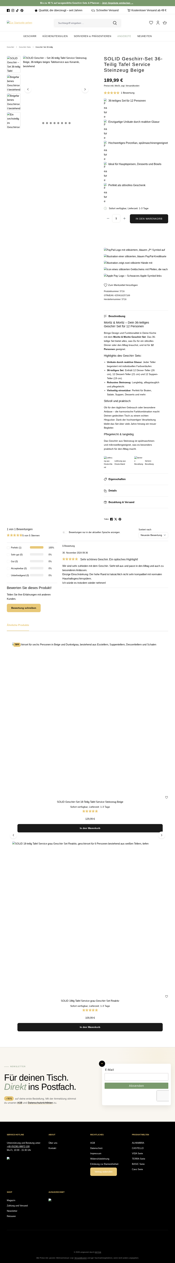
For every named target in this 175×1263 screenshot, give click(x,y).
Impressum (95, 1153)
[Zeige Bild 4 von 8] (54, 123)
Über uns (53, 1143)
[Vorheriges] (27, 89)
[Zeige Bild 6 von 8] (62, 123)
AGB (19, 1102)
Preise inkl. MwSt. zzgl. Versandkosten (121, 86)
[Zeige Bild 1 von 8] (43, 123)
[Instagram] (12, 10)
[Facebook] (8, 10)
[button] (136, 316)
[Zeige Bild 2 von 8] (47, 123)
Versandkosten (80, 1258)
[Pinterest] (22, 10)
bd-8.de (98, 1252)
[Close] (171, 3)
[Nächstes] (85, 89)
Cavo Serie (137, 1169)
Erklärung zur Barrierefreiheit (104, 1164)
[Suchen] (115, 23)
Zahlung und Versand (17, 1205)
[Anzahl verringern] (108, 218)
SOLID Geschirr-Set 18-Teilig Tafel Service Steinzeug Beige (90, 801)
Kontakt (52, 1148)
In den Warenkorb (149, 218)
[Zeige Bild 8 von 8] (70, 123)
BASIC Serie (138, 1164)
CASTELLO (138, 1148)
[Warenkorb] (164, 22)
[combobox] (81, 23)
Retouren (11, 1216)
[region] (48, 92)
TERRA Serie (138, 1158)
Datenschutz (96, 1148)
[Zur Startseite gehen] (19, 22)
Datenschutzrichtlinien (40, 1102)
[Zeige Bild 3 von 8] (51, 123)
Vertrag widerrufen (103, 1171)
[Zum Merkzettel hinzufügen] (166, 798)
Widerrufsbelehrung (99, 1158)
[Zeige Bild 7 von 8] (66, 123)
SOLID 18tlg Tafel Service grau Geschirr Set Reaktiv (90, 1000)
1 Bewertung (127, 92)
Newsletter (12, 1211)
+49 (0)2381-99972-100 (18, 1146)
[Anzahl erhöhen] (124, 218)
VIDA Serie (137, 1153)
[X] (116, 519)
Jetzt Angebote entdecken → (106, 3)
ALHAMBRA (138, 1143)
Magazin (11, 1200)
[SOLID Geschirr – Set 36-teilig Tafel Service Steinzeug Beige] (56, 89)
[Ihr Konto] (157, 22)
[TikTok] (17, 10)
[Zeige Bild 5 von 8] (58, 123)
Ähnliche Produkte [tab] (18, 625)
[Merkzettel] (151, 22)
